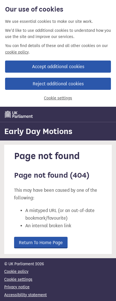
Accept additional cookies (58, 66)
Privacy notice (17, 287)
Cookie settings (58, 98)
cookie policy (16, 52)
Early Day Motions (38, 131)
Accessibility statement (25, 295)
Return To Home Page (41, 242)
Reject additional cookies (58, 83)
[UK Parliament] (19, 114)
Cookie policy (16, 271)
